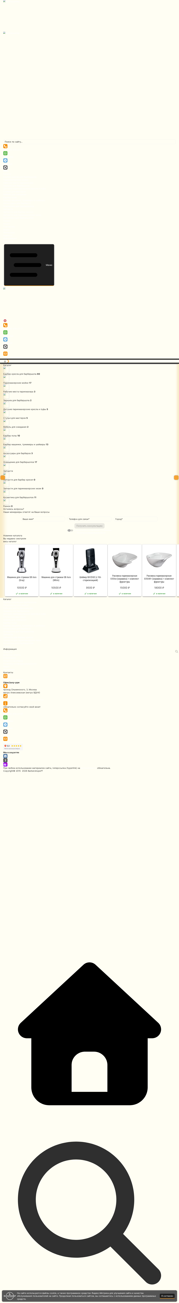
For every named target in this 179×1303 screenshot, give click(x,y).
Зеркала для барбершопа (16, 185)
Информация (10, 238)
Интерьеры (9, 232)
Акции (6, 223)
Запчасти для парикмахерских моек (22, 215)
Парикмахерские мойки (15, 179)
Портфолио (9, 226)
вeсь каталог (10, 541)
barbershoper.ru (88, 768)
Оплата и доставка (13, 660)
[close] (5, 320)
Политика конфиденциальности (19, 663)
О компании (9, 657)
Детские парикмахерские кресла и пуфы (24, 188)
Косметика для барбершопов (18, 218)
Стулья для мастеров (14, 191)
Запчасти (8, 209)
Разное (6, 221)
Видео (6, 229)
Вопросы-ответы (12, 655)
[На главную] (5, 361)
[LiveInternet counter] (89, 858)
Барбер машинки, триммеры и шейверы (24, 200)
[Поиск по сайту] (176, 651)
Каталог (7, 174)
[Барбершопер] (89, 70)
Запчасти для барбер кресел (18, 212)
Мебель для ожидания (14, 194)
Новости (7, 235)
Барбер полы (10, 197)
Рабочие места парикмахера (18, 182)
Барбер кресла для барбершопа (19, 177)
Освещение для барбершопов (18, 206)
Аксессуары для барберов (17, 203)
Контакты (8, 241)
